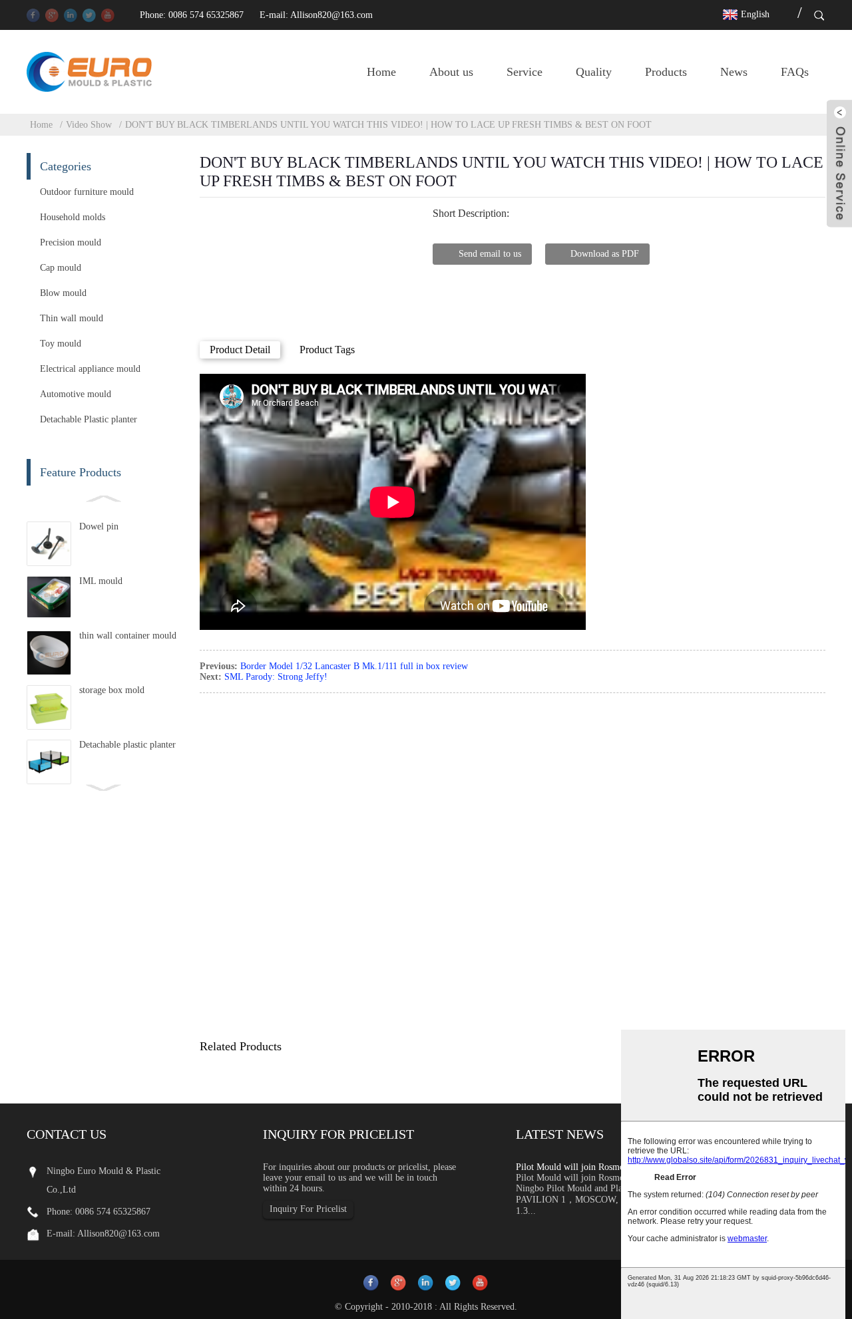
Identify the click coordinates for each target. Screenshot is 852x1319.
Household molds (72, 217)
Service (524, 71)
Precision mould (70, 242)
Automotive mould (75, 394)
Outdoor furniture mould (87, 192)
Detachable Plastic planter (88, 419)
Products (666, 71)
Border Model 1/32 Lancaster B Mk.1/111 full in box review (354, 666)
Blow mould (63, 293)
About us (451, 71)
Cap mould (60, 268)
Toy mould (60, 344)
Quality (594, 71)
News (733, 71)
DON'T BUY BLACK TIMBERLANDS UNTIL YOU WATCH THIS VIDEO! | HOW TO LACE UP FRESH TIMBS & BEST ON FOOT (388, 125)
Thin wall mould (71, 318)
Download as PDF (604, 254)
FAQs (795, 71)
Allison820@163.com (331, 15)
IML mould (100, 581)
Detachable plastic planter (127, 745)
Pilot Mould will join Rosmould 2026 (587, 1167)
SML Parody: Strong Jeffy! (275, 677)
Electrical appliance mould (90, 369)
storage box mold (111, 690)
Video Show (89, 125)
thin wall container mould (127, 636)
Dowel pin (98, 526)
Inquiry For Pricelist (308, 1209)
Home (381, 71)
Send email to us (490, 254)
